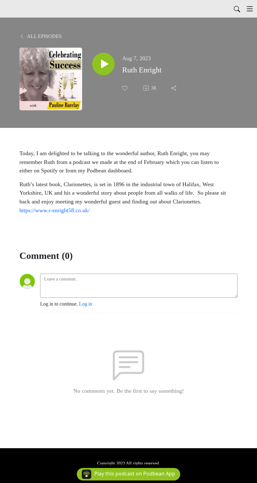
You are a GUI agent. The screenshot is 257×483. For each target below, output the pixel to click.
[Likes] (125, 88)
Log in (85, 304)
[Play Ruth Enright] (103, 64)
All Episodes (44, 36)
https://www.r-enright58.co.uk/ (54, 210)
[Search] (237, 9)
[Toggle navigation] (250, 9)
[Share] (174, 88)
